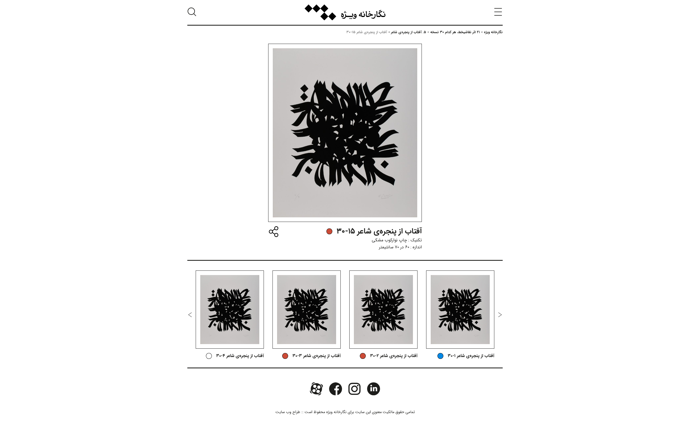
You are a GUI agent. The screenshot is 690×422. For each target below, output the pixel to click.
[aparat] (316, 388)
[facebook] (335, 388)
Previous (500, 314)
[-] (329, 231)
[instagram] (354, 388)
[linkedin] (373, 388)
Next (190, 314)
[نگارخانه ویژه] (345, 12)
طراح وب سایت (287, 412)
